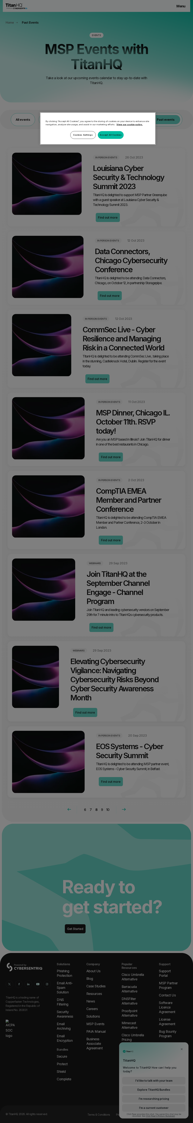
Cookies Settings (83, 135)
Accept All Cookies (111, 135)
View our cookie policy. (129, 124)
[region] (98, 128)
